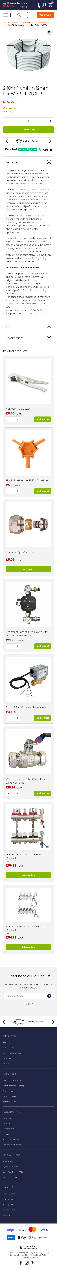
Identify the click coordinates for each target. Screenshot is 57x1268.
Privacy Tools (8, 1204)
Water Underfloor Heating (13, 1085)
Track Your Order (10, 1129)
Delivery (6, 1123)
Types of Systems (10, 1166)
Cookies (6, 1215)
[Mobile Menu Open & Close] (5, 15)
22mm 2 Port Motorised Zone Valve (26, 707)
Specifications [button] (14, 338)
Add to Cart (28, 129)
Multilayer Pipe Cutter (18, 408)
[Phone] (39, 5)
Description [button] (13, 162)
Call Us (12, 1053)
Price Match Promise (11, 1139)
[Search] (19, 15)
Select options (28, 569)
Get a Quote (45, 15)
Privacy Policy (8, 1199)
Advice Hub (8, 1161)
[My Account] (44, 5)
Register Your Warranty (12, 1145)
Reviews (6, 1064)
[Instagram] (26, 1263)
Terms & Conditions (11, 1194)
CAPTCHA (28, 1004)
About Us (7, 1042)
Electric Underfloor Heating (14, 1080)
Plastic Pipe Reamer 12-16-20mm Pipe (27, 480)
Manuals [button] (11, 326)
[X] (33, 1263)
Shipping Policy (9, 1210)
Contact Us (7, 1058)
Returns (6, 1134)
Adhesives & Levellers (11, 1101)
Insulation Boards (10, 1096)
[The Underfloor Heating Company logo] (15, 5)
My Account (8, 1118)
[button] (49, 32)
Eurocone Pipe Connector (21, 552)
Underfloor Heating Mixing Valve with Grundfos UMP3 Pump (26, 633)
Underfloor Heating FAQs (13, 1172)
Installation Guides (10, 1177)
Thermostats (8, 1091)
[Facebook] (20, 1263)
